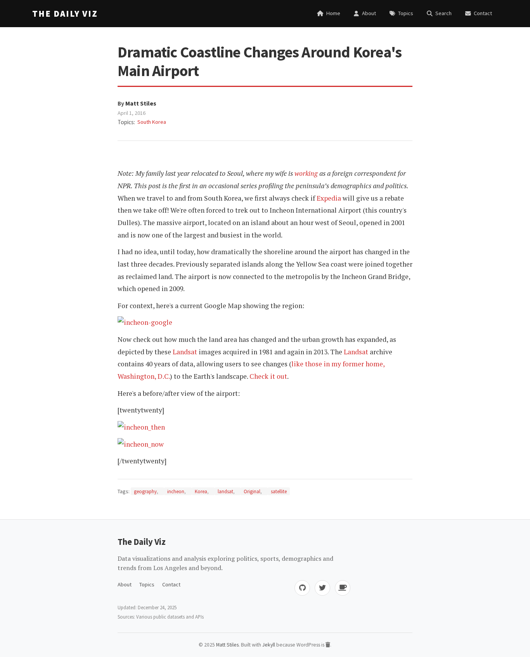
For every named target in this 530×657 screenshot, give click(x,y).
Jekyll (268, 644)
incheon (175, 491)
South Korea (151, 121)
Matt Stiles (140, 103)
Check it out (268, 376)
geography (145, 491)
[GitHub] (302, 588)
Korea (201, 491)
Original (252, 491)
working (306, 173)
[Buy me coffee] (342, 588)
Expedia (329, 198)
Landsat (185, 351)
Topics (146, 584)
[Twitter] (322, 588)
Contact (171, 584)
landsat (225, 491)
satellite (279, 491)
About (125, 584)
